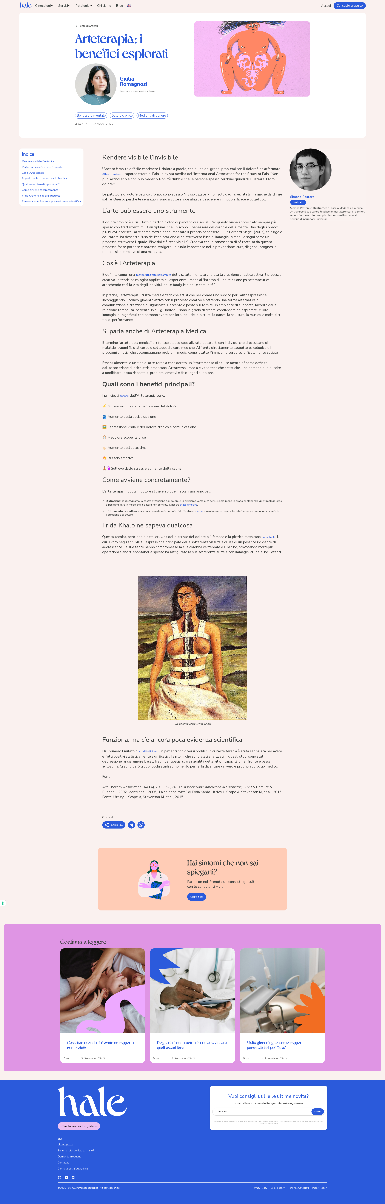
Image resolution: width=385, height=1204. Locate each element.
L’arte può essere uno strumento (42, 167)
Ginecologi (43, 5)
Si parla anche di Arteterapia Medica (44, 178)
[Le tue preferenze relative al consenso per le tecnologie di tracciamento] (3, 903)
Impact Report (319, 1188)
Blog (119, 5)
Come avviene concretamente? (41, 190)
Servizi (63, 5)
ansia (200, 511)
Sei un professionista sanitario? (76, 1150)
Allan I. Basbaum (112, 174)
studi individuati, (149, 751)
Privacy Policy (260, 1188)
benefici (125, 396)
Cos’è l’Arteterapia (33, 172)
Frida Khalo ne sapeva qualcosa (41, 195)
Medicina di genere (152, 115)
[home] (26, 6)
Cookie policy (278, 1188)
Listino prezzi (65, 1144)
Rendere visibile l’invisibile (38, 161)
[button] (44, 6)
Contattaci (63, 1162)
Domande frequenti (69, 1156)
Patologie (82, 5)
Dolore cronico (122, 115)
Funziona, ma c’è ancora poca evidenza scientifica (51, 201)
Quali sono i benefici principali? (41, 184)
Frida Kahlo (269, 537)
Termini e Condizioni (298, 1188)
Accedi (326, 5)
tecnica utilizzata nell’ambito (153, 275)
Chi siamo (104, 5)
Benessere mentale (91, 115)
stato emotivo (188, 505)
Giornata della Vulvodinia (73, 1168)
